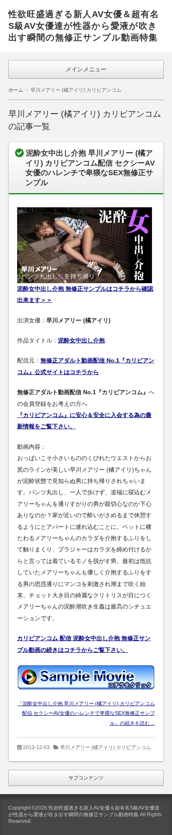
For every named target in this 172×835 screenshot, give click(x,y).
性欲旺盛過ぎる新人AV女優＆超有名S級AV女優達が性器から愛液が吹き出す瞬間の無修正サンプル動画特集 (83, 25)
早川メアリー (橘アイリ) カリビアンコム (105, 747)
